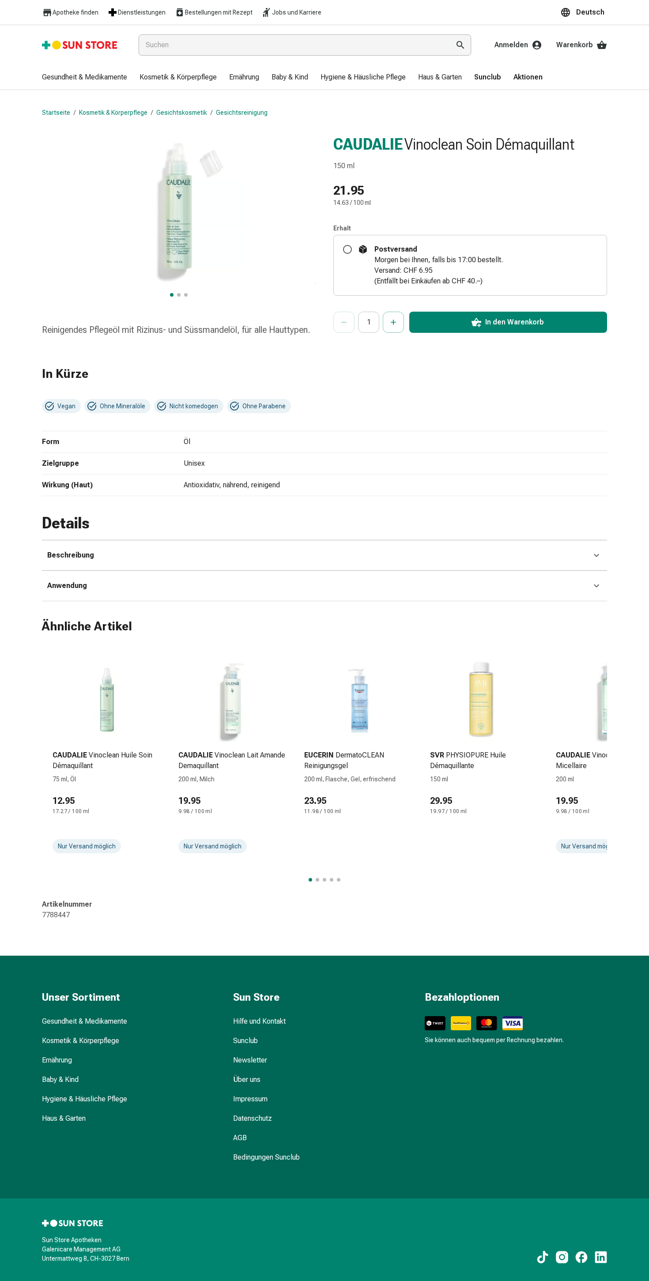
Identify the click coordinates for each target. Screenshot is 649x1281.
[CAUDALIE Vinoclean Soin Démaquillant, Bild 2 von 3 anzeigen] (179, 295)
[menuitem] (84, 77)
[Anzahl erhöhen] (393, 322)
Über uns (246, 1079)
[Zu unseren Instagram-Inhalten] (562, 1257)
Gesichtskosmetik (181, 112)
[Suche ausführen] (460, 45)
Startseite (56, 112)
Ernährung (57, 1060)
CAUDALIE (368, 144)
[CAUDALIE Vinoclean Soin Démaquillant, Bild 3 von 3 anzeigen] (186, 295)
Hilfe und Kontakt (259, 1021)
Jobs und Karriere (296, 12)
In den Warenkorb (514, 322)
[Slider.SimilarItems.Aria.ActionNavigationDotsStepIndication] (310, 880)
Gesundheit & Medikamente (84, 1021)
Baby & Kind (60, 1079)
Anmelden (511, 45)
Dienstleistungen (142, 12)
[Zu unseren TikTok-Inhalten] (542, 1257)
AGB (240, 1138)
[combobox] (292, 45)
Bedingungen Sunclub (266, 1157)
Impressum (250, 1099)
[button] (583, 12)
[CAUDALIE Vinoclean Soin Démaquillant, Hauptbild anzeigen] (172, 295)
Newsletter (250, 1060)
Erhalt (342, 228)
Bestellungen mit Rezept (219, 12)
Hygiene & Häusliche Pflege (84, 1099)
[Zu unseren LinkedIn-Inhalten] (601, 1257)
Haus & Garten (64, 1118)
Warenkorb (574, 45)
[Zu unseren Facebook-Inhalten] (581, 1257)
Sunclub (245, 1040)
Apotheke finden (75, 12)
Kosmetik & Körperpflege (113, 112)
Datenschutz (252, 1118)
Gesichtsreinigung (242, 112)
